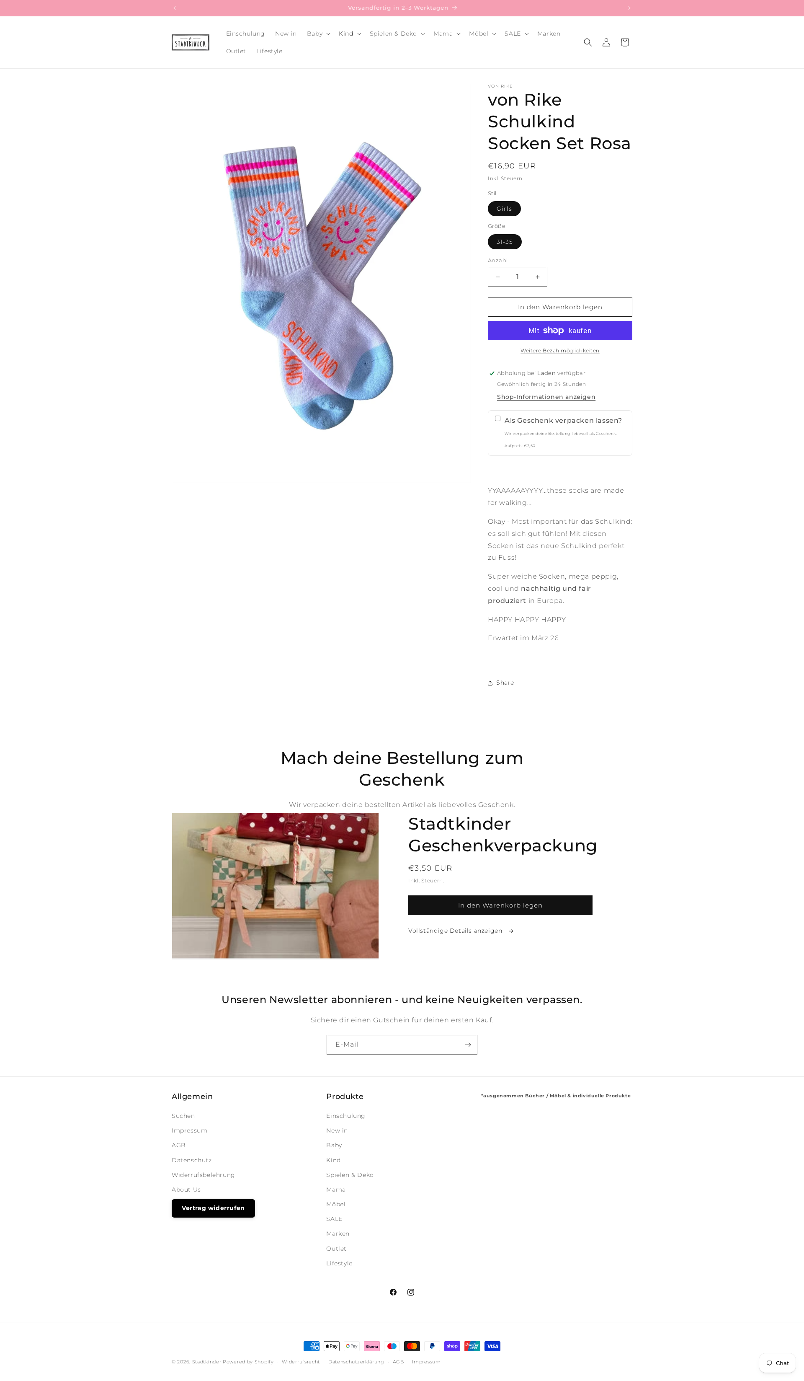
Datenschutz (192, 1160)
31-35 (505, 242)
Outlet (336, 1248)
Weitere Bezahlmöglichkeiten (560, 350)
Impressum (189, 1130)
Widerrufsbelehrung (203, 1175)
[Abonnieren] (468, 1045)
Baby (334, 1145)
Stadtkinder (207, 1362)
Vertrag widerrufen (213, 1208)
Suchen (183, 1116)
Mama (335, 1189)
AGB (179, 1145)
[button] (318, 33)
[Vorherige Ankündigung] (174, 8)
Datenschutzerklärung (356, 1362)
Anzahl (498, 260)
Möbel (335, 1204)
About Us (186, 1189)
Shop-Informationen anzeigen (546, 397)
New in (337, 1130)
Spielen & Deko (350, 1175)
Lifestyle (339, 1263)
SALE (334, 1219)
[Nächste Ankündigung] (629, 8)
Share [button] (505, 682)
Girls (504, 208)
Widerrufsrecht (301, 1362)
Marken (338, 1233)
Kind (333, 1160)
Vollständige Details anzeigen (456, 930)
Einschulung (346, 1116)
